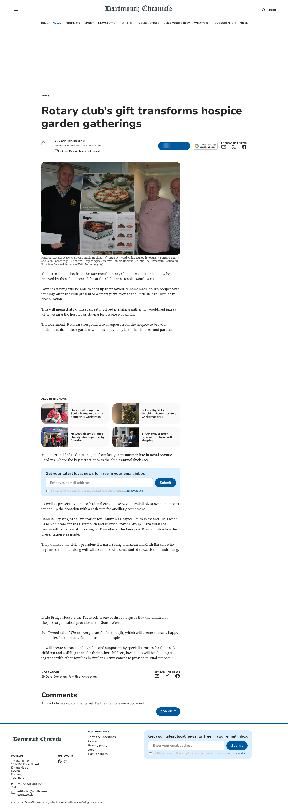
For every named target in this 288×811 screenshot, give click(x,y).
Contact (93, 741)
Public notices (98, 754)
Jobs (91, 750)
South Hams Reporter (72, 140)
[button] (16, 9)
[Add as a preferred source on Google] (206, 146)
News (45, 95)
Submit (165, 482)
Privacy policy (97, 745)
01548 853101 (32, 785)
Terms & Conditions (102, 737)
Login (272, 10)
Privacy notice (134, 490)
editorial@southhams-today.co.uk (33, 793)
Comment (168, 711)
